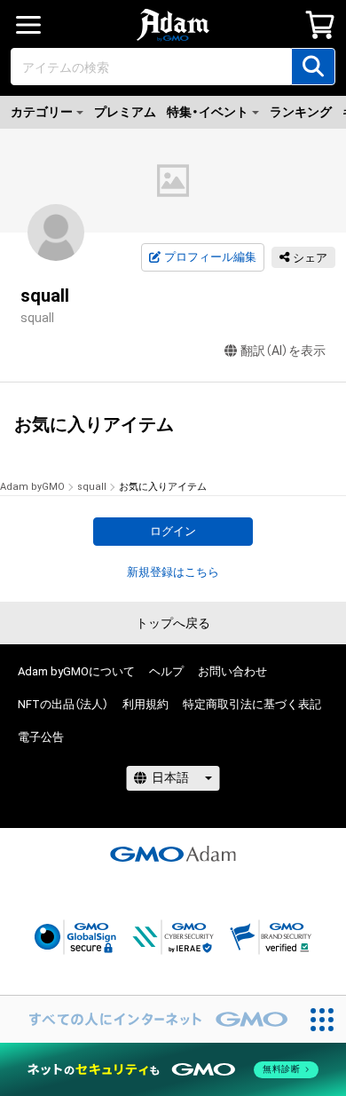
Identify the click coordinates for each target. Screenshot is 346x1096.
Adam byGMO (32, 487)
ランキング (301, 112)
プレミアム (125, 112)
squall (91, 487)
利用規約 (145, 704)
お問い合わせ (232, 671)
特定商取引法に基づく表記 (252, 704)
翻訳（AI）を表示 (283, 350)
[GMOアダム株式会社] (173, 854)
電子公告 (41, 737)
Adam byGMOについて (76, 671)
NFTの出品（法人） (63, 704)
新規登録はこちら (173, 572)
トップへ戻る (173, 623)
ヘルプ (166, 671)
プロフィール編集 (210, 257)
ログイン (173, 531)
